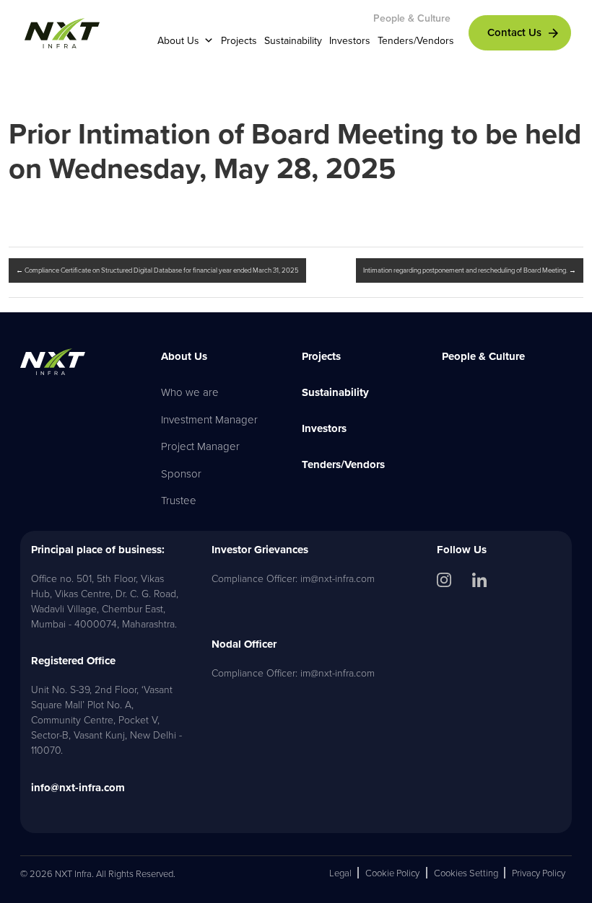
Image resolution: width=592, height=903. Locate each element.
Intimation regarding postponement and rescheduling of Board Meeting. (469, 270)
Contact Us (514, 32)
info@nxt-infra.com (78, 788)
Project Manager (200, 446)
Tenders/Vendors (416, 40)
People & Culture (411, 18)
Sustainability (293, 40)
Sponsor (181, 473)
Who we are (190, 392)
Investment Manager (209, 419)
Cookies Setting (466, 872)
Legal (340, 872)
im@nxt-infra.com (337, 578)
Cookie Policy (392, 872)
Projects (239, 40)
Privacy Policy (538, 872)
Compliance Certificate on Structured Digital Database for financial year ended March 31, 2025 (157, 270)
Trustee (178, 500)
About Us (178, 40)
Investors (349, 40)
